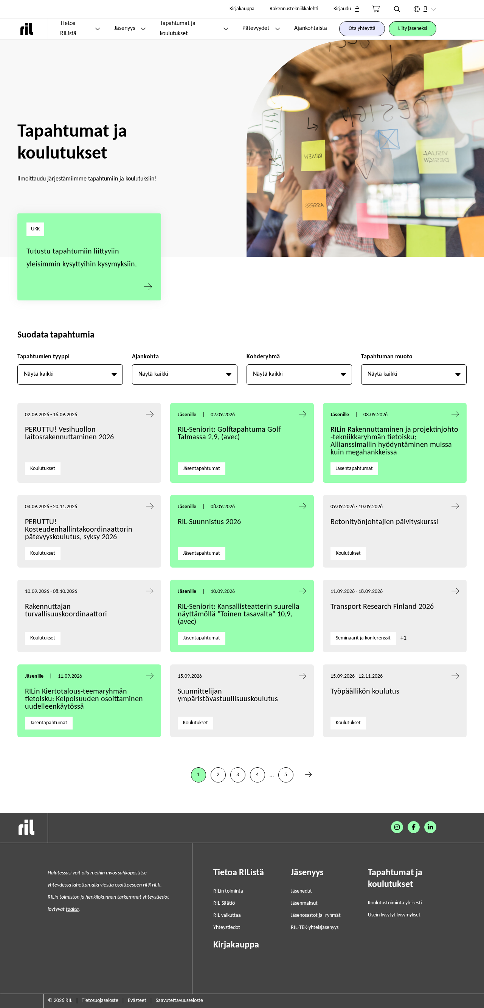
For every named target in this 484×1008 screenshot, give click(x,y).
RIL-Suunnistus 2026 (209, 522)
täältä (72, 909)
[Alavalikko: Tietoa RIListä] (97, 28)
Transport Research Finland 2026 (382, 607)
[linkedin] (430, 827)
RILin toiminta (228, 891)
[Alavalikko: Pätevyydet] (277, 28)
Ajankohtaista (310, 28)
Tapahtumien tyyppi (43, 357)
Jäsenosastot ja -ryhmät (316, 915)
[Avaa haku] (397, 9)
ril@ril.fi (151, 885)
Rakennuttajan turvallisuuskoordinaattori (66, 610)
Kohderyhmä (263, 357)
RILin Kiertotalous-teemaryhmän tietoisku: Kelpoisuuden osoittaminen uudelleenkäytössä (84, 699)
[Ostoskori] (375, 9)
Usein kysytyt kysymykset (394, 915)
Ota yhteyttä (362, 28)
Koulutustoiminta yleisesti (395, 903)
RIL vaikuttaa (227, 915)
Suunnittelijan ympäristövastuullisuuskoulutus (228, 695)
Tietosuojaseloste (100, 1000)
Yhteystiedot (226, 927)
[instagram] (397, 827)
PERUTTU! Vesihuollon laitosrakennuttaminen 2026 (69, 433)
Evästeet (137, 1000)
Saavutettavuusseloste (179, 1000)
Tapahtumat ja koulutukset (177, 28)
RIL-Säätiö (224, 903)
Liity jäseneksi (412, 28)
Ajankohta (145, 357)
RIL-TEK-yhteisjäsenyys (314, 927)
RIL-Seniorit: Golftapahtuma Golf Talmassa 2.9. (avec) (229, 433)
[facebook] (414, 827)
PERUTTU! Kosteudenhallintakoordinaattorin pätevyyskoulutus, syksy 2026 (78, 529)
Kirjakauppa (242, 9)
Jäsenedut (301, 891)
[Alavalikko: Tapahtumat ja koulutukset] (225, 28)
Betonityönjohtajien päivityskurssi (385, 522)
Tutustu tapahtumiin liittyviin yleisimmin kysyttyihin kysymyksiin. (81, 258)
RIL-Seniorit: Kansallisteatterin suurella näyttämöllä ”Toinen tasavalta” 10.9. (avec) (238, 614)
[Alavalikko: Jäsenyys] (143, 28)
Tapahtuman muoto (387, 357)
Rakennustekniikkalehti (294, 9)
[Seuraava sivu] (308, 774)
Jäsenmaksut (304, 903)
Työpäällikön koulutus (364, 691)
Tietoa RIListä (68, 28)
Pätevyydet (255, 28)
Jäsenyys (124, 28)
